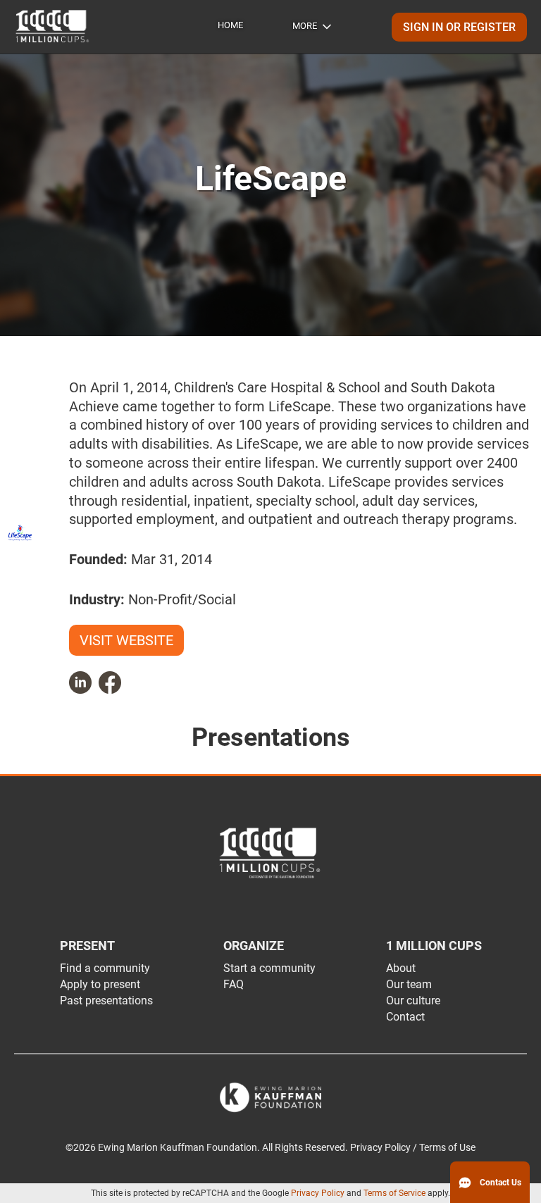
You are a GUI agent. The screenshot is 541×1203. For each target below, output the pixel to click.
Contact (405, 1016)
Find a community (105, 968)
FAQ (233, 984)
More (304, 25)
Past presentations (106, 1000)
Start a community (269, 968)
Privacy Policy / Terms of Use (412, 1148)
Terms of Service (394, 1193)
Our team (409, 984)
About (401, 968)
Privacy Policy (317, 1193)
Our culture (413, 1000)
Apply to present (100, 984)
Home (230, 25)
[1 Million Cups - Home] (53, 27)
